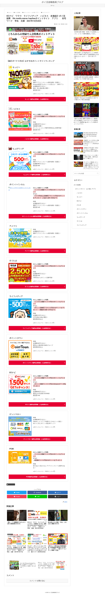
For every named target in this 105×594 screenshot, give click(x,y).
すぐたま (79, 221)
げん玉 (79, 205)
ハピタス (79, 193)
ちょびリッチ (81, 217)
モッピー (79, 197)
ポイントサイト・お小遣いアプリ (85, 189)
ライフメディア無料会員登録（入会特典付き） (37, 328)
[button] (97, 173)
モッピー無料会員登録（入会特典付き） (37, 99)
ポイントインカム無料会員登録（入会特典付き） (37, 216)
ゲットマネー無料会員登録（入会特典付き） (37, 439)
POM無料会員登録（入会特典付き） (37, 477)
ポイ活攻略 (77, 185)
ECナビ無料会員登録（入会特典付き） (37, 404)
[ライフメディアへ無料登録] (20, 317)
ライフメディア (11, 484)
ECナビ (79, 201)
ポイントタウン (81, 209)
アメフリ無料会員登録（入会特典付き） (37, 251)
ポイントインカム (82, 213)
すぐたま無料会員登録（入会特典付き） (37, 286)
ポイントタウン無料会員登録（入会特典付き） (37, 363)
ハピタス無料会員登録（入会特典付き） (37, 139)
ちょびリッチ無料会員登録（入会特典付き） (37, 175)
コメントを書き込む (37, 581)
